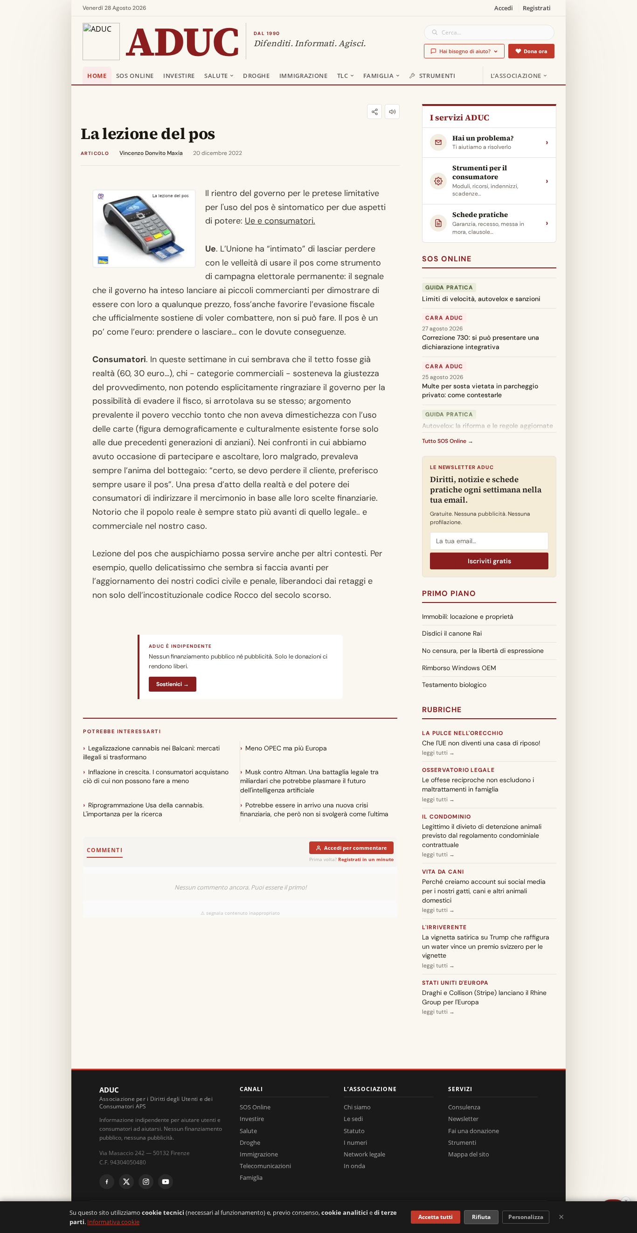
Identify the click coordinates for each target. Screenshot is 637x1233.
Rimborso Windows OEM (459, 668)
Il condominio (446, 816)
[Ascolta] (392, 111)
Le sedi (353, 1118)
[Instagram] (145, 1181)
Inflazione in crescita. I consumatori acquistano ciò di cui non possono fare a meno (155, 776)
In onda (354, 1166)
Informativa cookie (113, 1222)
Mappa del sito (468, 1154)
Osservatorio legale (458, 770)
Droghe (256, 75)
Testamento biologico (454, 684)
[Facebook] (106, 1181)
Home (97, 75)
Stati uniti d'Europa (455, 983)
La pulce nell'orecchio (462, 733)
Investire (179, 75)
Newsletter (463, 1118)
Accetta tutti (435, 1217)
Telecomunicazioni (265, 1166)
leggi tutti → (438, 753)
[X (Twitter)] (126, 1181)
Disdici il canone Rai (452, 633)
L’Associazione (516, 75)
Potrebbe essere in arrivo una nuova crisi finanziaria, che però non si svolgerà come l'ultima (314, 810)
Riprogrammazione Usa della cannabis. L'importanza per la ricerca (143, 810)
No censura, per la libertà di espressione (483, 650)
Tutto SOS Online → (447, 441)
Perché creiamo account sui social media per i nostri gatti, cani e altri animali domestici (484, 890)
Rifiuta (481, 1217)
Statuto (354, 1131)
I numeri (355, 1142)
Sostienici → (172, 684)
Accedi (503, 8)
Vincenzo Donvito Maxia (151, 153)
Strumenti (437, 75)
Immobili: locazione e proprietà (467, 616)
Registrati (537, 8)
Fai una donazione (473, 1131)
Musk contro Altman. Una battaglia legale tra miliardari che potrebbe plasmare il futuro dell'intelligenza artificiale (309, 781)
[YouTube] (165, 1181)
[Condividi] (374, 111)
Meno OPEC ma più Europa (286, 748)
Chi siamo (357, 1107)
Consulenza (464, 1107)
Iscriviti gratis (489, 561)
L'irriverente (444, 927)
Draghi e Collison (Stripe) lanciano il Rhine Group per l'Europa (484, 997)
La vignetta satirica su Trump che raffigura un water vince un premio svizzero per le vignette (485, 946)
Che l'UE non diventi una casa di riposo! (481, 743)
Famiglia (378, 75)
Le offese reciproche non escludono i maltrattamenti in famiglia (478, 784)
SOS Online (135, 75)
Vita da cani (443, 872)
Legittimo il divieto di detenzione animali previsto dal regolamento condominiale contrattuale (481, 835)
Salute (216, 75)
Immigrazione (303, 75)
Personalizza (525, 1217)
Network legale (364, 1154)
